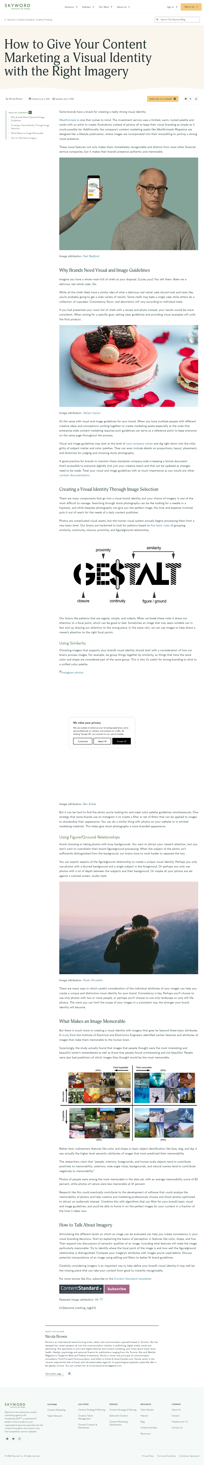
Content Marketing (56, 1409)
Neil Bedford (91, 256)
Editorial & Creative (118, 1415)
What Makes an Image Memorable (27, 133)
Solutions (69, 7)
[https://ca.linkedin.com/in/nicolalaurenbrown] (69, 1373)
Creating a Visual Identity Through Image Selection (30, 126)
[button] (185, 98)
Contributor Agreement (189, 1455)
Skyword (11, 19)
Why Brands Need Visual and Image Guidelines (28, 118)
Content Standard (25, 19)
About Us (121, 7)
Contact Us (177, 1427)
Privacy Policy (148, 1455)
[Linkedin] (7, 1438)
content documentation (74, 475)
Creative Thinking (44, 19)
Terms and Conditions (166, 1455)
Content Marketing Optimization (118, 1423)
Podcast (144, 1415)
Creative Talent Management (85, 1417)
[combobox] (177, 19)
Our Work (104, 7)
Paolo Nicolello (93, 980)
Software (86, 7)
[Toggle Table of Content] (30, 112)
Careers (176, 1415)
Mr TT (99, 1299)
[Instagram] (19, 1438)
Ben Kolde (89, 804)
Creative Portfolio (149, 1427)
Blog (143, 1421)
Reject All (102, 741)
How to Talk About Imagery (24, 137)
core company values (139, 443)
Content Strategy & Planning (91, 1409)
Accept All (121, 741)
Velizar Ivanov (92, 413)
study (65, 1035)
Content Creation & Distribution (87, 1426)
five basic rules (160, 525)
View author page (53, 1373)
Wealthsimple (67, 120)
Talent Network (54, 1415)
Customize (83, 741)
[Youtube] (13, 1438)
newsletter (132, 1278)
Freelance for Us (180, 1421)
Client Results (147, 1409)
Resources (146, 1433)
